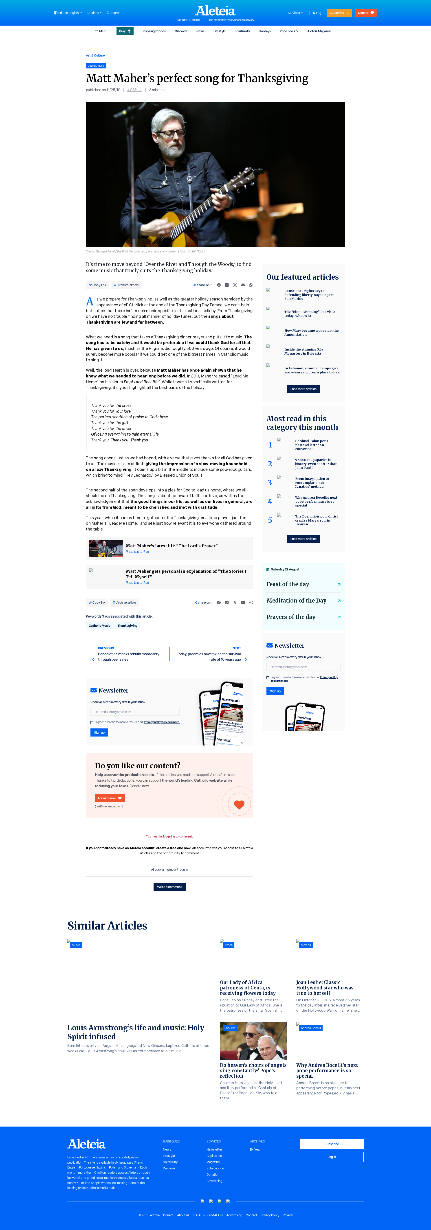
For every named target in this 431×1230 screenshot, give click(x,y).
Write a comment (169, 887)
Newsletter (214, 1149)
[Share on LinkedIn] (227, 285)
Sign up (99, 732)
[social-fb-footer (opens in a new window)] (211, 1201)
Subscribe (337, 13)
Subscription (215, 1168)
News (200, 31)
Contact (251, 1215)
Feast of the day (287, 584)
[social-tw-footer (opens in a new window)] (220, 1201)
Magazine (213, 1162)
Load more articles (303, 389)
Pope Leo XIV (289, 31)
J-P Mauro (134, 90)
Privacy (288, 1215)
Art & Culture (95, 55)
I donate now (107, 798)
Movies (306, 945)
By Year (255, 1149)
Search (115, 13)
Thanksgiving (128, 625)
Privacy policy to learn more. (162, 722)
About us (183, 1215)
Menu (103, 31)
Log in (320, 13)
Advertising (214, 1181)
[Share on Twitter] (235, 285)
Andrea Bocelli (311, 1028)
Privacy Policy (270, 1215)
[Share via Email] (243, 285)
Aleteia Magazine (319, 31)
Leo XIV (229, 1028)
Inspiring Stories (154, 31)
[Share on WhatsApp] (251, 285)
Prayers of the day (290, 617)
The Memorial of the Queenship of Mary (231, 20)
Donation (213, 1175)
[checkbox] (91, 722)
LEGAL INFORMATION (208, 1215)
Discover (181, 31)
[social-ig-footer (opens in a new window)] (228, 1201)
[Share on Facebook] (219, 285)
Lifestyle (219, 31)
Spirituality (242, 31)
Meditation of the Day (296, 600)
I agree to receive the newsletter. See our (137, 722)
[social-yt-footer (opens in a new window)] (203, 1201)
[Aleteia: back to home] (215, 10)
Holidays (265, 31)
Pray (122, 31)
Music (76, 945)
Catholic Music (99, 625)
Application (214, 1156)
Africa (228, 945)
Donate (363, 13)
